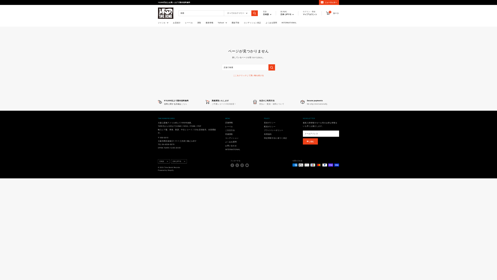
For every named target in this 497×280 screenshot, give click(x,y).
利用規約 (268, 134)
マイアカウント (310, 14)
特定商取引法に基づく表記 (275, 138)
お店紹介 (177, 23)
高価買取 (229, 134)
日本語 (161, 161)
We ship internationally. (317, 104)
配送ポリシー (270, 126)
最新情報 (209, 23)
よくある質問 (271, 23)
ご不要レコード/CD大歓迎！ (224, 104)
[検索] (254, 13)
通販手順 (235, 23)
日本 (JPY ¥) (177, 161)
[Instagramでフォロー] (242, 165)
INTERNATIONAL (289, 23)
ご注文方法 (230, 130)
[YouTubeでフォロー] (247, 165)
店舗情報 (229, 123)
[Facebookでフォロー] (232, 165)
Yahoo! (221, 23)
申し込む (310, 141)
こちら (184, 104)
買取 (199, 23)
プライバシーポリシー (273, 130)
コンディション (232, 138)
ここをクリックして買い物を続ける (248, 75)
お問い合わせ (231, 146)
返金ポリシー (270, 123)
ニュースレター (331, 2)
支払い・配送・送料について (271, 104)
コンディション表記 (252, 23)
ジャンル (162, 23)
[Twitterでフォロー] (237, 165)
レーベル (189, 23)
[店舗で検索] (271, 67)
